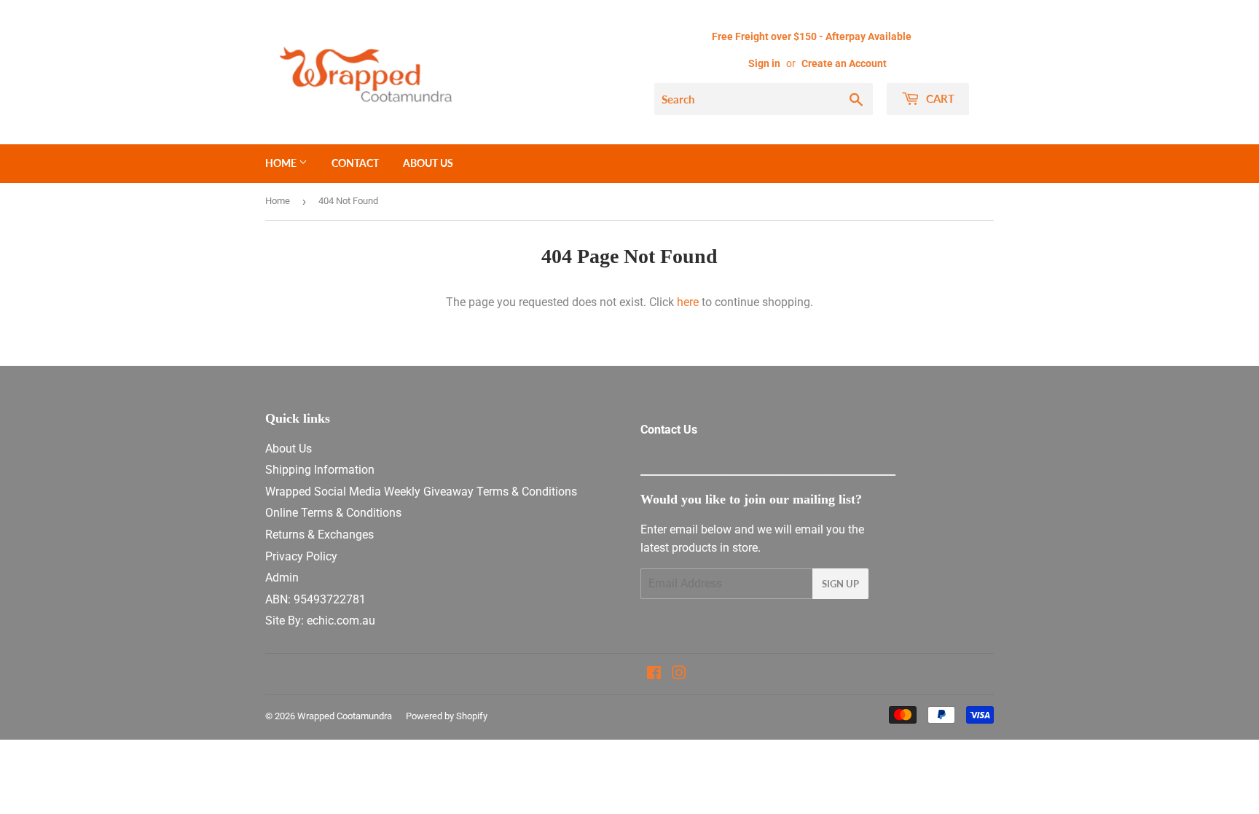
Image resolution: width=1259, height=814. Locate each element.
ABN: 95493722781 (315, 599)
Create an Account (844, 63)
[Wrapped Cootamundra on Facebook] (654, 674)
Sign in (764, 63)
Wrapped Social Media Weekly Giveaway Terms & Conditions (421, 491)
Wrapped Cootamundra (344, 716)
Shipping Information (319, 470)
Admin (282, 577)
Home (282, 163)
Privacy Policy (301, 556)
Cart (938, 98)
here (688, 302)
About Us (428, 163)
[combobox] (763, 99)
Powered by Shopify (446, 716)
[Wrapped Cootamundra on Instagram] (679, 674)
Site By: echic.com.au (320, 620)
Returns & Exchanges (319, 534)
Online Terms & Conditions (333, 513)
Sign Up (840, 584)
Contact (355, 163)
